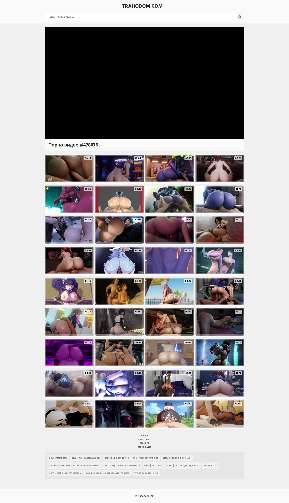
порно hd (144, 443)
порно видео (144, 439)
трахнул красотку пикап (146, 458)
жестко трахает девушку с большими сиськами (74, 465)
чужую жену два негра (146, 473)
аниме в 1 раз (210, 465)
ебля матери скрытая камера (65, 473)
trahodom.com (142, 6)
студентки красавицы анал (86, 458)
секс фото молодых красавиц (183, 465)
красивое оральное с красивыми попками (107, 473)
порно (144, 435)
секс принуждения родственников (122, 465)
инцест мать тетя (58, 458)
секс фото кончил (153, 465)
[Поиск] (239, 16)
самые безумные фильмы (177, 458)
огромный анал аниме (117, 458)
